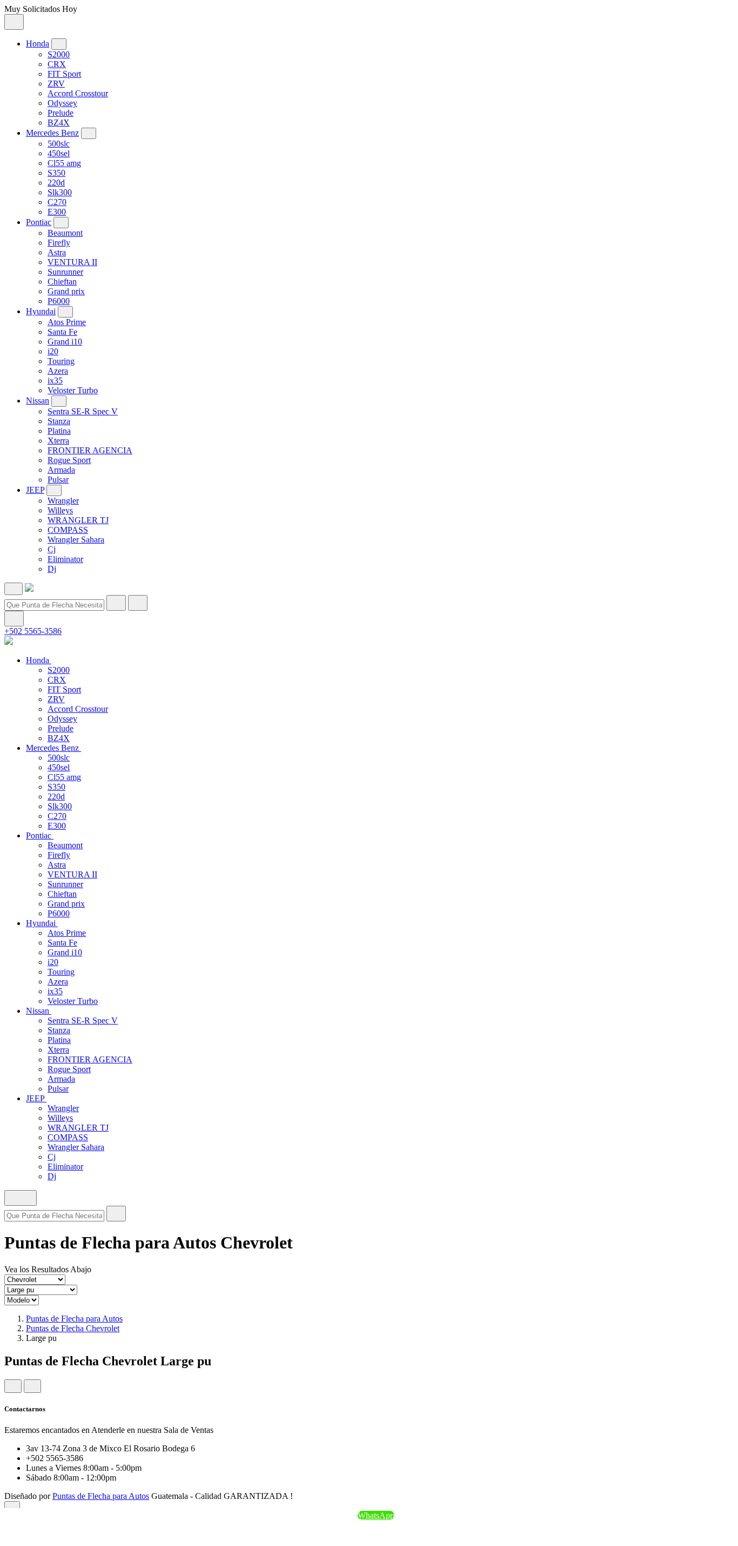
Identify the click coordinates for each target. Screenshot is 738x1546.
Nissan (37, 400)
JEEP (35, 489)
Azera (58, 370)
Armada (61, 469)
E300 (57, 211)
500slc (59, 143)
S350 (56, 172)
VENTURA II (72, 262)
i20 (53, 351)
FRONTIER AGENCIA (90, 450)
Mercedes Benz (52, 132)
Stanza (59, 421)
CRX (57, 64)
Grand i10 (65, 341)
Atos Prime (67, 322)
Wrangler (63, 500)
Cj (52, 549)
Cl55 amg (64, 163)
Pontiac (38, 222)
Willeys (60, 510)
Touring (61, 361)
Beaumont (65, 232)
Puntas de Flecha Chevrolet (72, 1328)
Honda (37, 43)
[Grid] (13, 1386)
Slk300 (60, 192)
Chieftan (62, 281)
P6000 (59, 301)
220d (56, 182)
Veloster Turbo (73, 390)
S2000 (59, 54)
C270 (57, 202)
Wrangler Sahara (76, 539)
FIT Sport (64, 73)
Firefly (59, 242)
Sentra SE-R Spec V (83, 411)
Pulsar (58, 479)
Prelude (60, 112)
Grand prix (66, 291)
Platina (59, 430)
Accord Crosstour (78, 93)
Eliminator (65, 559)
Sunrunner (65, 271)
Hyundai (41, 311)
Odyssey (62, 103)
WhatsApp (376, 1515)
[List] (32, 1386)
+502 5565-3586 (33, 631)
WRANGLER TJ (78, 520)
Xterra (58, 440)
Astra (57, 252)
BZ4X (59, 122)
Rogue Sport (69, 460)
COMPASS (68, 529)
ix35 (55, 380)
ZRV (56, 83)
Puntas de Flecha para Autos (74, 1318)
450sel (59, 153)
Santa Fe (62, 331)
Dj (52, 568)
